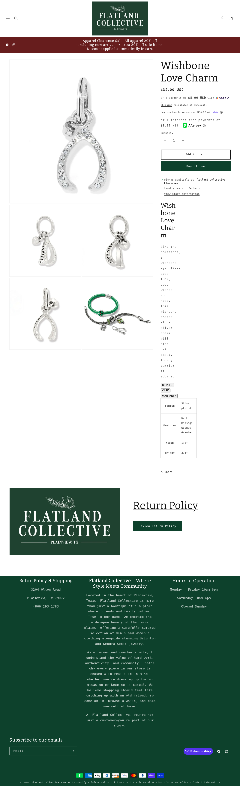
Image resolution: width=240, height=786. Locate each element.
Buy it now (195, 166)
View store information (182, 193)
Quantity (167, 133)
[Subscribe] (72, 750)
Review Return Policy (157, 526)
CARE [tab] (165, 390)
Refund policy (100, 782)
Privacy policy (124, 782)
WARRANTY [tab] (169, 396)
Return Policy (165, 506)
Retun (25, 580)
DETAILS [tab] (167, 385)
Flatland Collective (45, 782)
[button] (8, 18)
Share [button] (168, 472)
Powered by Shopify (74, 782)
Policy (40, 580)
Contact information (206, 782)
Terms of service (150, 782)
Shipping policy (177, 782)
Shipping (166, 105)
